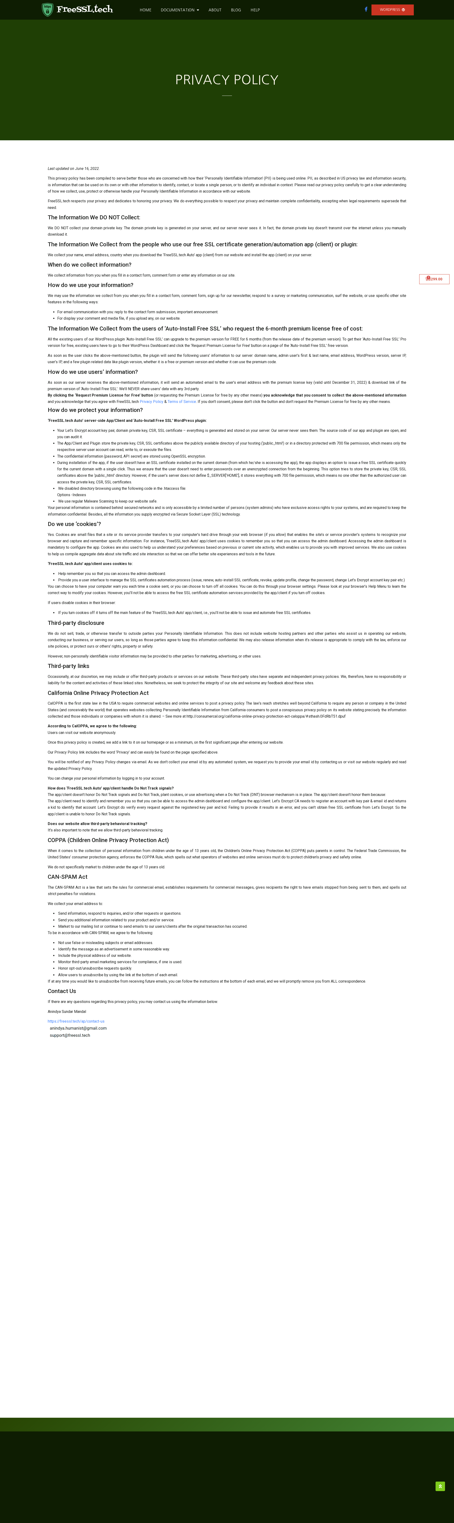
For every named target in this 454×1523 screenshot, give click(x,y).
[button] (392, 9)
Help (255, 10)
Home (145, 10)
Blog (236, 10)
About (215, 10)
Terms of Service (182, 401)
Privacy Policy (151, 401)
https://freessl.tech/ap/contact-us (76, 1021)
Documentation (177, 10)
